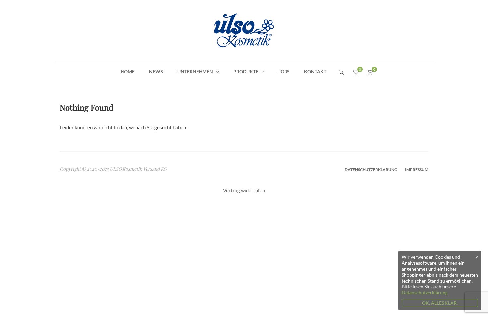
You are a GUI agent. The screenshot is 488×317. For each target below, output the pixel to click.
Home (128, 71)
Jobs (284, 71)
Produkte (245, 71)
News (156, 71)
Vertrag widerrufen (244, 190)
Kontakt (315, 71)
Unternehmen (195, 71)
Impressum (416, 169)
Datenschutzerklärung (371, 169)
